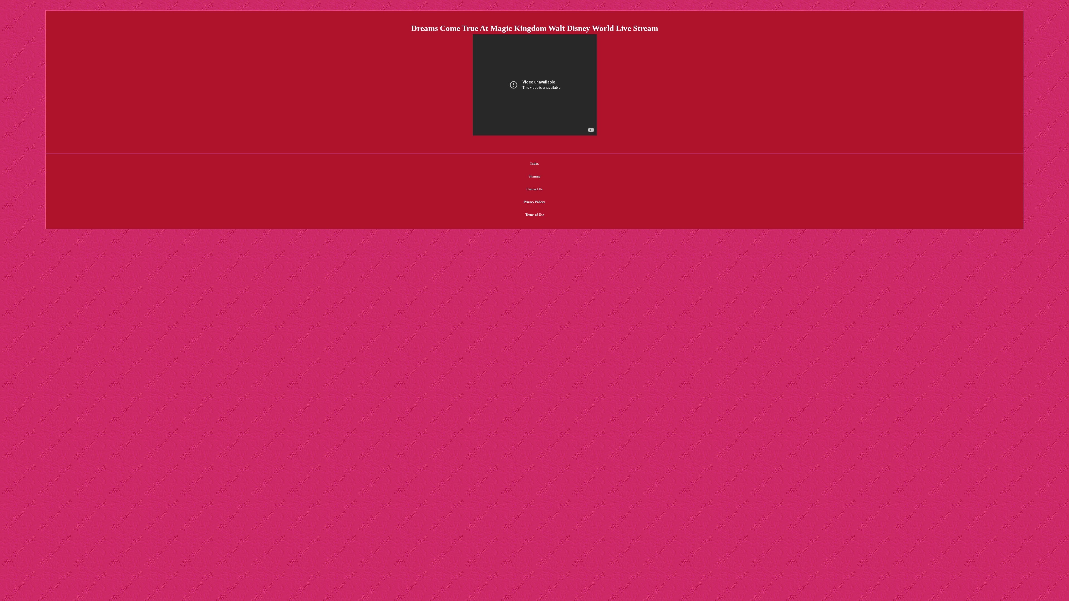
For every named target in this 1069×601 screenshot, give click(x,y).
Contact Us (534, 189)
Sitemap (534, 176)
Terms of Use (534, 215)
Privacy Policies (534, 202)
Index (534, 164)
